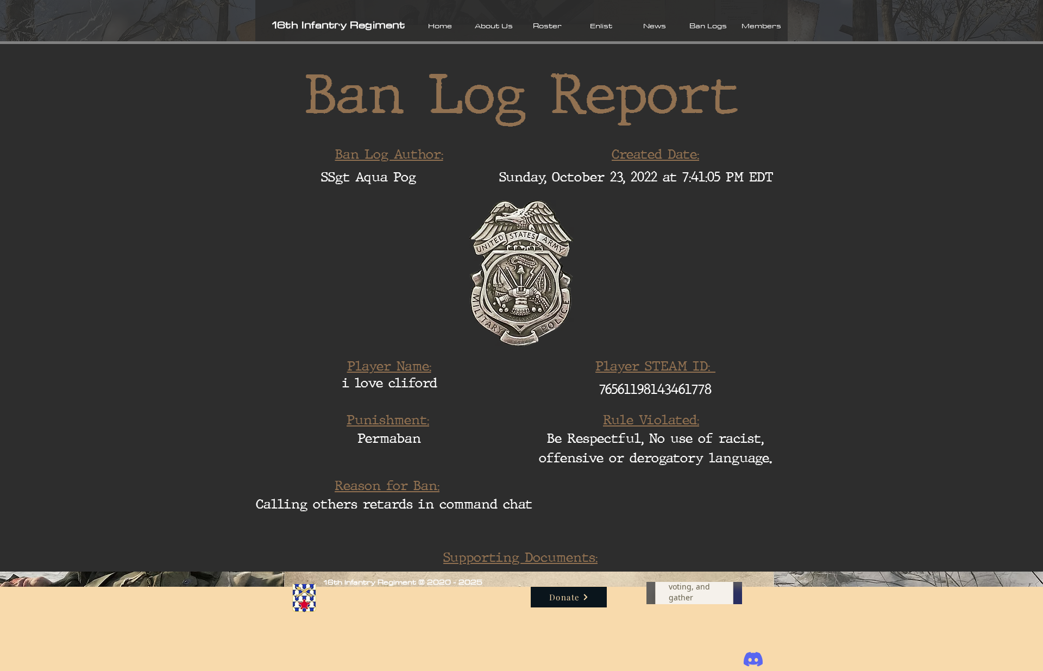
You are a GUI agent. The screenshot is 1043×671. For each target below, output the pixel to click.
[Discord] (753, 659)
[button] (493, 25)
